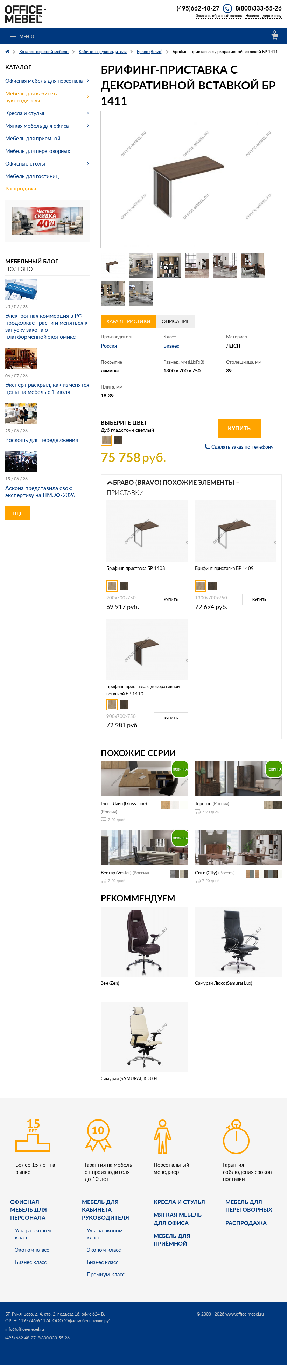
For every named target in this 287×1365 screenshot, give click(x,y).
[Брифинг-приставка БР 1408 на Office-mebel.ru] (147, 530)
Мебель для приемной (33, 138)
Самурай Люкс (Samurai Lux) (223, 983)
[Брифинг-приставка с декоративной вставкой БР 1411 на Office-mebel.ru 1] (113, 265)
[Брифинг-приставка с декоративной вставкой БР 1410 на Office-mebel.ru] (147, 648)
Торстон (203, 803)
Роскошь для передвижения (41, 440)
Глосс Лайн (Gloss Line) (124, 803)
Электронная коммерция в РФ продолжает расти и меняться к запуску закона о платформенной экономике (46, 326)
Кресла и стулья (24, 112)
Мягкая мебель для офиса (37, 125)
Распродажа (20, 188)
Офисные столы (25, 163)
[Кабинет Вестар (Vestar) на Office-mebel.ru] (144, 847)
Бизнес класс (31, 1261)
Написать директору (263, 15)
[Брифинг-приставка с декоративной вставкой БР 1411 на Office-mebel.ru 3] (169, 265)
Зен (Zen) (110, 983)
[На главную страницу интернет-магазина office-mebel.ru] (25, 13)
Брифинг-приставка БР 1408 (135, 568)
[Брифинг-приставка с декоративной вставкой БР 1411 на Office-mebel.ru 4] (197, 265)
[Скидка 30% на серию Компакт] (47, 220)
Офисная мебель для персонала (44, 80)
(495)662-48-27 (198, 8)
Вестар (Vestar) (116, 872)
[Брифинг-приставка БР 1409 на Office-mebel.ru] (235, 530)
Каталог (18, 67)
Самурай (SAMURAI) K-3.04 (129, 1078)
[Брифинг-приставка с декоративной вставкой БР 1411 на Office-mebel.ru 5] (225, 265)
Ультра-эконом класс (33, 1234)
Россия (109, 345)
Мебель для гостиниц (32, 176)
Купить (239, 428)
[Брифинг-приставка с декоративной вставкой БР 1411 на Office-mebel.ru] (191, 179)
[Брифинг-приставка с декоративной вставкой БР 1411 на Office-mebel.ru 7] (113, 293)
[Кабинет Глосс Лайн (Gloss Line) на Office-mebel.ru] (144, 778)
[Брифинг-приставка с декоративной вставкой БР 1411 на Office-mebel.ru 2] (141, 265)
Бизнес (171, 345)
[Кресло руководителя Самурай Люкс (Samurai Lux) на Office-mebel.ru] (238, 940)
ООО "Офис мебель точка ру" (81, 1321)
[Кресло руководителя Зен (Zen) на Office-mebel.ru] (144, 940)
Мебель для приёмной (172, 1240)
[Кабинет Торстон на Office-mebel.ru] (238, 778)
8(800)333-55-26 (259, 8)
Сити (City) (206, 872)
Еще (17, 513)
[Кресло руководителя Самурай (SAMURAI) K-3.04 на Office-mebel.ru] (144, 1036)
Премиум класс (106, 1274)
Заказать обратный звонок (219, 15)
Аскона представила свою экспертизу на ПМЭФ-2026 (40, 491)
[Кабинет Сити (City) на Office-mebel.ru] (238, 847)
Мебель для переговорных (37, 150)
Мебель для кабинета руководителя (31, 97)
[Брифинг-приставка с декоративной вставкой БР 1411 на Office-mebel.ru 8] (141, 293)
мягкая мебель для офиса (178, 1218)
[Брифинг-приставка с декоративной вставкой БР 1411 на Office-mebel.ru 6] (253, 265)
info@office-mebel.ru (24, 1329)
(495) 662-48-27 (20, 1338)
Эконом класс (32, 1249)
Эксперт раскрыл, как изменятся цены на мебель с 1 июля (47, 388)
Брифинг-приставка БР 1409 (224, 568)
